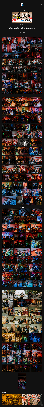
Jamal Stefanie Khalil (22, 32)
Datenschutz (3, 4)
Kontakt (6, 4)
